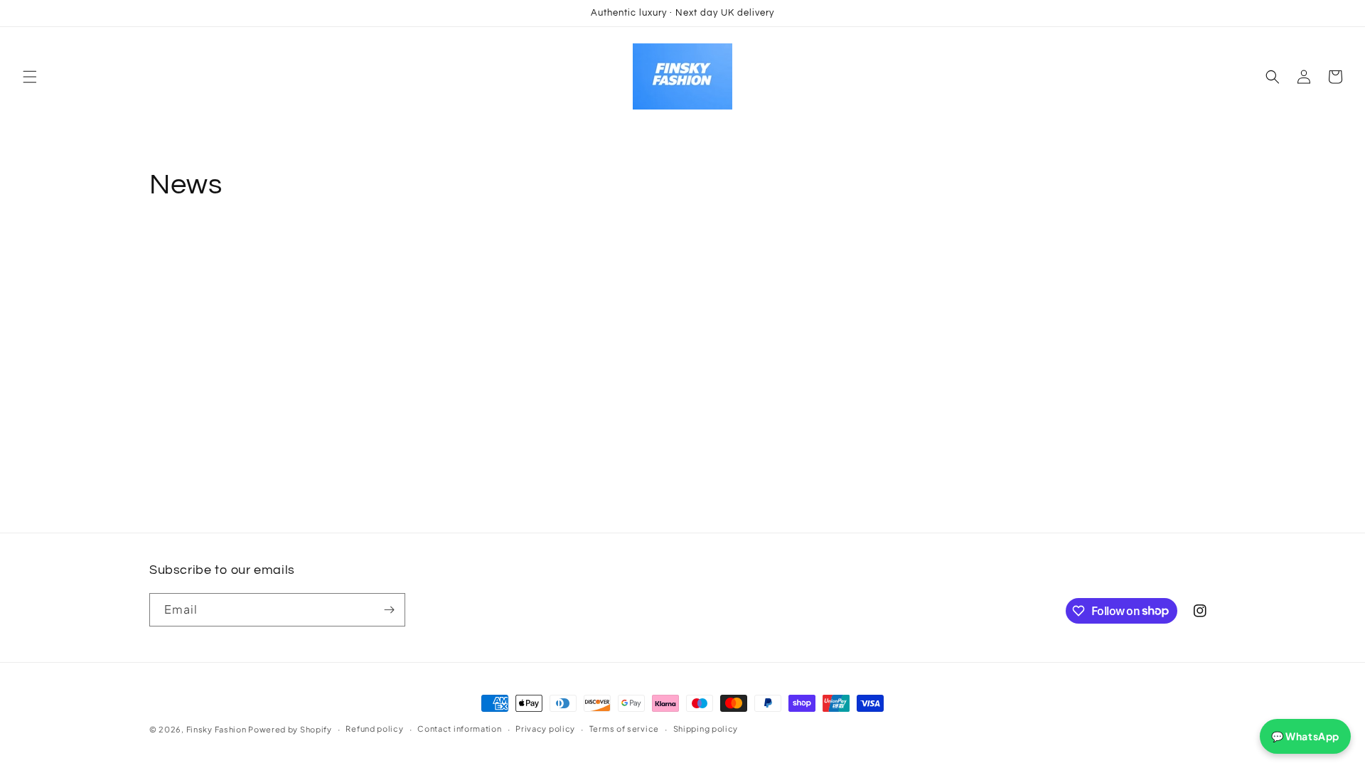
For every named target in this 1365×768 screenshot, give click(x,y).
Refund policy (374, 728)
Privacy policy (545, 728)
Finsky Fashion (216, 729)
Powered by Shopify (290, 729)
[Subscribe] (389, 609)
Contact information (459, 728)
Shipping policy (706, 728)
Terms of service (624, 728)
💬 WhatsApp (1305, 736)
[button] (30, 76)
